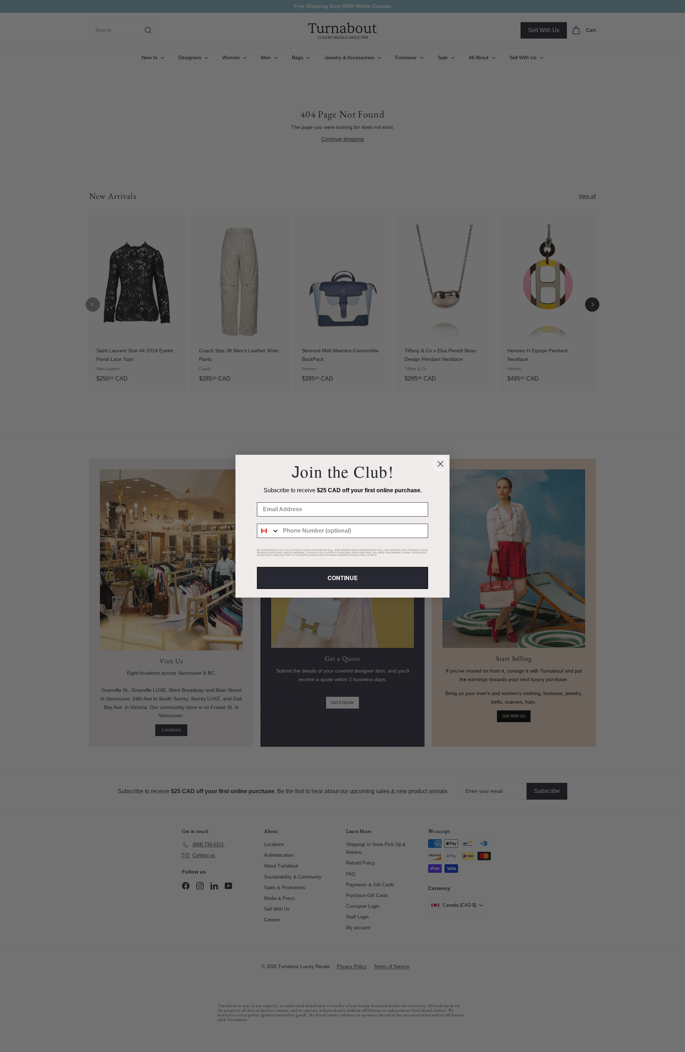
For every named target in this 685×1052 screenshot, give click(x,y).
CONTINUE (343, 578)
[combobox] (268, 531)
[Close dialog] (440, 464)
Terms (373, 555)
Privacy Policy (358, 555)
